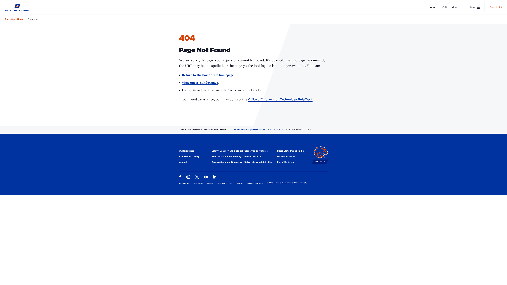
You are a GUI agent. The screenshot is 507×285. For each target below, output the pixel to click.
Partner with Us (252, 156)
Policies (240, 183)
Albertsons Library (189, 156)
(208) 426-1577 (275, 130)
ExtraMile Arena (285, 162)
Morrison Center (286, 156)
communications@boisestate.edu (249, 130)
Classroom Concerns (225, 183)
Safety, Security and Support (227, 151)
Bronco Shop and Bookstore (227, 162)
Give (454, 7)
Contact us (33, 19)
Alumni (183, 162)
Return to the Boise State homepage (208, 75)
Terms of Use (184, 183)
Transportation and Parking (226, 156)
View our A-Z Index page (200, 82)
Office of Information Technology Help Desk (280, 99)
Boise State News (14, 19)
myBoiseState (186, 151)
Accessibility (198, 183)
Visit (444, 7)
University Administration (258, 162)
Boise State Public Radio (290, 151)
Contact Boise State (255, 183)
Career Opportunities (256, 151)
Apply (433, 7)
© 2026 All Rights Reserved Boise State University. (287, 183)
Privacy (210, 183)
